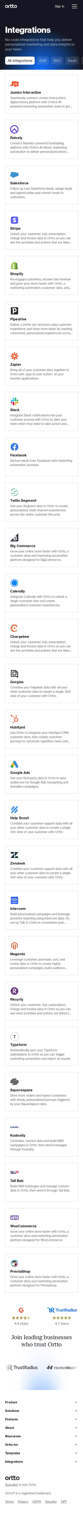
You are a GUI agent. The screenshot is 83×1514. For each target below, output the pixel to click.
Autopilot (11, 1484)
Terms (9, 1501)
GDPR (36, 1501)
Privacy (23, 1501)
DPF (64, 1501)
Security (51, 1501)
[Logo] (11, 6)
